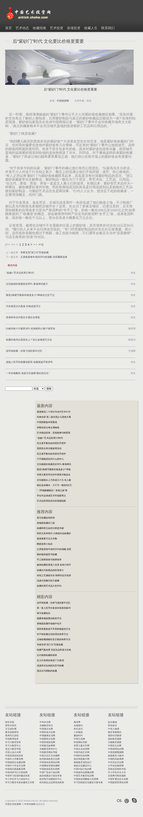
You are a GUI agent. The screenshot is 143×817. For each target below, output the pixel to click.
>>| (40, 244)
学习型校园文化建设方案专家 (88, 782)
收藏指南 (39, 28)
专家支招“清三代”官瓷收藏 (34, 252)
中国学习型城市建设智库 (17, 775)
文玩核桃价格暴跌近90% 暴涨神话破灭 (27, 284)
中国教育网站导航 (48, 752)
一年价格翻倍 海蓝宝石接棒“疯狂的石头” (27, 373)
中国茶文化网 (114, 745)
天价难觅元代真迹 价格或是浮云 (23, 306)
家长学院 (9, 722)
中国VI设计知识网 (82, 769)
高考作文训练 (12, 735)
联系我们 (108, 28)
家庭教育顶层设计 (83, 762)
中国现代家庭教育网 (15, 769)
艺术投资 (56, 28)
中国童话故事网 (47, 745)
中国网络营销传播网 (49, 765)
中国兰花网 (79, 739)
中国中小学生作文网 (15, 765)
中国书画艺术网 (81, 752)
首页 (8, 28)
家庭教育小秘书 (116, 755)
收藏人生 (91, 28)
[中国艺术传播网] (126, 800)
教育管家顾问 (114, 732)
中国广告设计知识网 (49, 772)
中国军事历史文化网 (118, 779)
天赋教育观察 (114, 742)
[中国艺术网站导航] (134, 800)
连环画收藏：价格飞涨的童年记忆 (24, 350)
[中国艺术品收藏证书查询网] (119, 800)
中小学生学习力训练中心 (17, 779)
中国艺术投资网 (13, 804)
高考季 (77, 722)
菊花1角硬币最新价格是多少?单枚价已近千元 (30, 295)
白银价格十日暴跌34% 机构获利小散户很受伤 (30, 328)
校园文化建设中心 (83, 765)
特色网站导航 (80, 742)
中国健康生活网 (47, 735)
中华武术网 (45, 722)
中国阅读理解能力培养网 (86, 779)
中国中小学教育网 (14, 759)
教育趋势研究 (12, 732)
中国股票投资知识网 (118, 782)
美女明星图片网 (81, 759)
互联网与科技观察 (117, 775)
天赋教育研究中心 (48, 749)
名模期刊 (78, 725)
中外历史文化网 (116, 762)
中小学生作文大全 (117, 772)
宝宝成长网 (10, 729)
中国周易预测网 (116, 752)
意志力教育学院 (13, 749)
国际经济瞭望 (114, 735)
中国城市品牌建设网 (84, 772)
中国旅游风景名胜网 (49, 769)
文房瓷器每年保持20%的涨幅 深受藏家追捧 (43, 257)
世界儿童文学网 (81, 745)
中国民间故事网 (116, 759)
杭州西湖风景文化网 (49, 759)
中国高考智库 (12, 739)
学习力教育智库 (13, 742)
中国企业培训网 (81, 749)
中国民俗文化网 (47, 732)
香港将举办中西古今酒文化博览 (23, 317)
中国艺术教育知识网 (84, 775)
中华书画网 (29, 804)
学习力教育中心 (13, 745)
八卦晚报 (78, 732)
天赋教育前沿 (46, 725)
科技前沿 (112, 725)
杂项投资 (73, 28)
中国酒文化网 (46, 729)
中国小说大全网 (13, 752)
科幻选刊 (78, 729)
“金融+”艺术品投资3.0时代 (20, 272)
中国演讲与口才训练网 (16, 772)
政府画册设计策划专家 (50, 775)
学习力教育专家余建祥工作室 (19, 782)
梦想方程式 (10, 725)
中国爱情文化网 (47, 739)
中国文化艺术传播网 (49, 755)
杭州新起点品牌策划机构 (51, 782)
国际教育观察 (114, 739)
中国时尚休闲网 (81, 755)
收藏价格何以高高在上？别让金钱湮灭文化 (29, 339)
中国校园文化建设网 (15, 762)
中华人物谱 (113, 729)
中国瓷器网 (63, 100)
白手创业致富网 (116, 765)
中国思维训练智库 (14, 755)
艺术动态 (22, 28)
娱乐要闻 (112, 722)
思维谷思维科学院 (117, 769)
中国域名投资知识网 (49, 762)
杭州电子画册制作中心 (50, 779)
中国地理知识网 (116, 749)
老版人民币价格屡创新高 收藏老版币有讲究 (29, 362)
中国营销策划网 (47, 742)
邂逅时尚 (78, 735)
